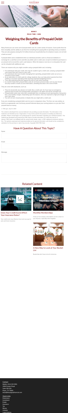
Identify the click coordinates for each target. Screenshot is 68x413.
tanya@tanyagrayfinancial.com (12, 392)
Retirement (6, 398)
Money (5, 408)
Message (4, 152)
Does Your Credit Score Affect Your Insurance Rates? (14, 213)
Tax (4, 406)
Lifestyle (5, 410)
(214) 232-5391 (12, 384)
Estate (5, 402)
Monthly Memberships (43, 212)
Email (3, 142)
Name (3, 131)
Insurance (6, 404)
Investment (6, 400)
